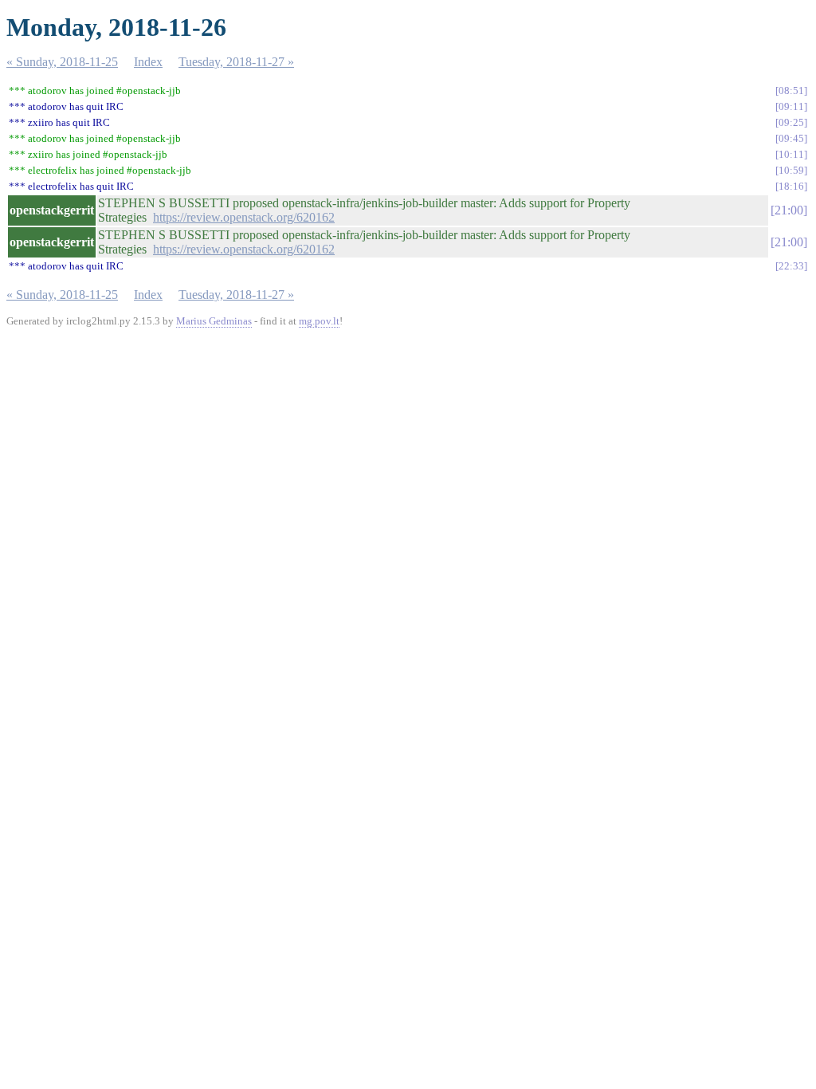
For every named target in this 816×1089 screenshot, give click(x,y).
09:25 (791, 122)
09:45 (791, 138)
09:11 (791, 106)
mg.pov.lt (319, 321)
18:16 (791, 186)
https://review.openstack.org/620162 (244, 217)
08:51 (791, 90)
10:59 (791, 170)
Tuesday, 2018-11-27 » (236, 62)
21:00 (789, 210)
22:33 (791, 266)
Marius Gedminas (214, 321)
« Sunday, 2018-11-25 (62, 62)
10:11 (791, 154)
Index (148, 62)
